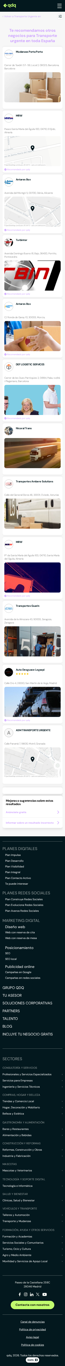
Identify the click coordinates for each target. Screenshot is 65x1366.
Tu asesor (12, 995)
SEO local (11, 959)
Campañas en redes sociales (22, 978)
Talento (10, 1018)
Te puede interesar (16, 883)
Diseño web (15, 927)
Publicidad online (19, 967)
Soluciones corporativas (27, 1003)
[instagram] (26, 1295)
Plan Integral (12, 872)
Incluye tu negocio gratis (27, 1034)
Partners (11, 1011)
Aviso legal (32, 1337)
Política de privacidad (32, 1329)
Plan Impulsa (13, 855)
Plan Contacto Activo (18, 878)
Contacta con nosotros (33, 1305)
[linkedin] (32, 1295)
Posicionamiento (19, 948)
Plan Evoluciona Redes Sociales (24, 905)
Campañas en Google (18, 972)
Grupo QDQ (13, 987)
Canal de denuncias (32, 1322)
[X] (38, 1295)
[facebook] (20, 1295)
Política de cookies (32, 1345)
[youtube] (44, 1295)
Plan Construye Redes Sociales (24, 899)
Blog (7, 1026)
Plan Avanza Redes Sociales (22, 911)
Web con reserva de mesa (21, 938)
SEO (7, 953)
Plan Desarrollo (14, 861)
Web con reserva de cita (20, 932)
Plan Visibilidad (14, 866)
